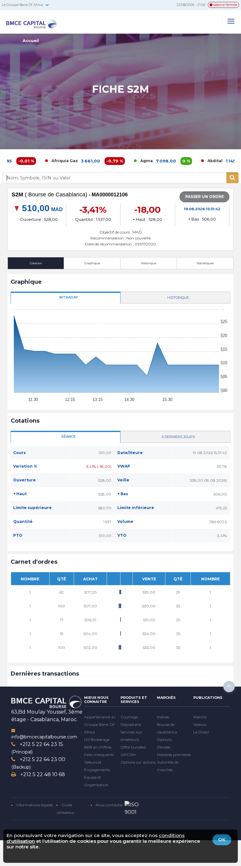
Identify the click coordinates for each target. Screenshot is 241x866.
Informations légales (34, 805)
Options (164, 739)
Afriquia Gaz (45, 160)
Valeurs (199, 724)
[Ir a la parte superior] (229, 686)
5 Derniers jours (178, 437)
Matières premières (174, 754)
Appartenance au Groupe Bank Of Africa (100, 724)
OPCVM (128, 754)
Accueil (31, 40)
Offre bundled (133, 747)
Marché (200, 717)
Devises (163, 747)
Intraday (68, 297)
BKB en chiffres (97, 747)
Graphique (92, 263)
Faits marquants (99, 754)
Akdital (195, 160)
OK (222, 839)
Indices (163, 717)
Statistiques (205, 263)
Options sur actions (138, 762)
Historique (148, 263)
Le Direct (201, 732)
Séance (68, 436)
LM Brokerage (97, 739)
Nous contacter (109, 805)
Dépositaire (130, 724)
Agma (127, 160)
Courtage (129, 717)
